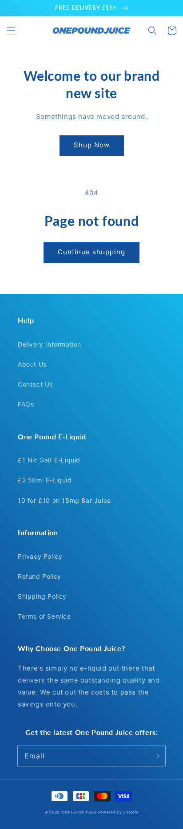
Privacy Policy (40, 556)
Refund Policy (39, 576)
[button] (11, 30)
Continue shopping (91, 252)
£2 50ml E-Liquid (45, 480)
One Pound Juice (79, 812)
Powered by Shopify (118, 812)
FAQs (26, 404)
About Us (32, 364)
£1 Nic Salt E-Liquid (49, 460)
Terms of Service (44, 616)
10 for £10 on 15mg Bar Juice (64, 500)
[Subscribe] (155, 756)
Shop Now (92, 145)
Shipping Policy (42, 596)
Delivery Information (49, 344)
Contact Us (35, 384)
